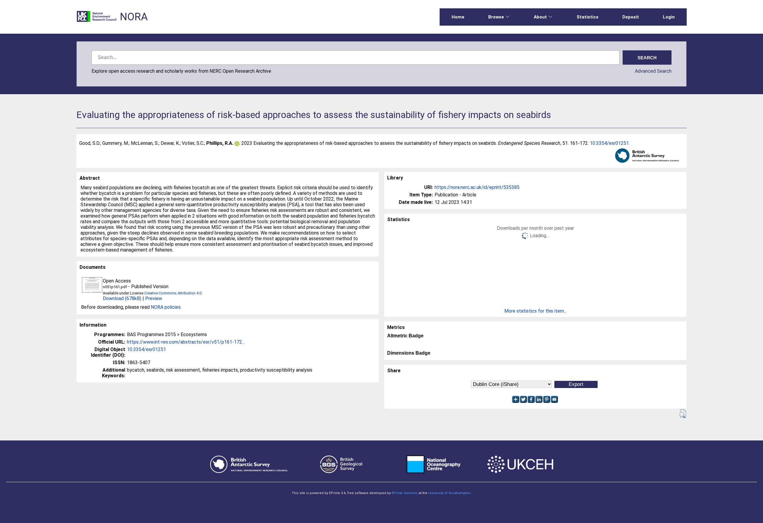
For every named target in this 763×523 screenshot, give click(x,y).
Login (669, 17)
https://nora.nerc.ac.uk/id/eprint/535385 (477, 187)
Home (458, 17)
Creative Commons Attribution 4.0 (172, 293)
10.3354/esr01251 (609, 143)
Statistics (587, 17)
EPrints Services (405, 493)
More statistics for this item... (535, 311)
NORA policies (166, 307)
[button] (682, 413)
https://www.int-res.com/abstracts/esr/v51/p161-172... (186, 342)
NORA (134, 17)
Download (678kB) (122, 298)
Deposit (630, 17)
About (540, 17)
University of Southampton (449, 493)
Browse (496, 17)
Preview (153, 298)
